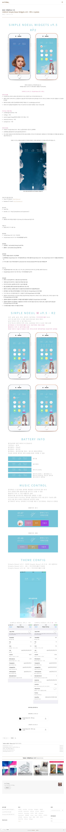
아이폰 (20, 809)
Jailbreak (41, 813)
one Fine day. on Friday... (9, 785)
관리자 (37, 830)
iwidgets (36, 809)
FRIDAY (45, 815)
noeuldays (27, 813)
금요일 (41, 809)
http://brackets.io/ (18, 201)
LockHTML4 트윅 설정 (6, 812)
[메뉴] (62, 2)
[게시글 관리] (8, 738)
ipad (36, 815)
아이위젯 (20, 811)
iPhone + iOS (12, 743)
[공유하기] (6, 738)
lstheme (26, 817)
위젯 (38, 817)
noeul (32, 815)
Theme (37, 811)
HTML (32, 813)
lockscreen (26, 811)
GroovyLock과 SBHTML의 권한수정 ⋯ (8, 814)
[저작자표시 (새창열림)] (15, 738)
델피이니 (42, 811)
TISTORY (33, 830)
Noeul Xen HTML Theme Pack (8, 750)
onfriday (25, 809)
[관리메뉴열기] (64, 830)
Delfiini (40, 815)
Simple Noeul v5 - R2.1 (7, 745)
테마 (36, 813)
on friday (31, 809)
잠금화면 (27, 815)
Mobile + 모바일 (6, 743)
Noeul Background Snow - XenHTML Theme (10, 747)
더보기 (19, 821)
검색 (62, 810)
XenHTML (21, 819)
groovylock (21, 815)
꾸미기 (42, 817)
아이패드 (20, 817)
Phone (26, 819)
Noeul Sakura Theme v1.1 (7, 751)
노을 (30, 817)
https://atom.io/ (16, 199)
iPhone (32, 811)
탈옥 (34, 817)
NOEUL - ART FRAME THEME (8, 748)
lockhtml (21, 813)
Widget (31, 819)
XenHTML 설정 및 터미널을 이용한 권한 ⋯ (8, 809)
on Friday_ (5, 2)
